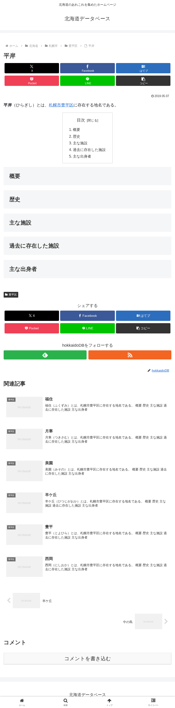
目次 (81, 120)
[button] (143, 81)
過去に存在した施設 (89, 150)
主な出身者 (82, 156)
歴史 (76, 136)
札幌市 (55, 105)
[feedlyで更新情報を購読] (45, 354)
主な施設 (80, 143)
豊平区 (67, 105)
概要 (76, 129)
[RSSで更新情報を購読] (129, 354)
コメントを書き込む (87, 658)
